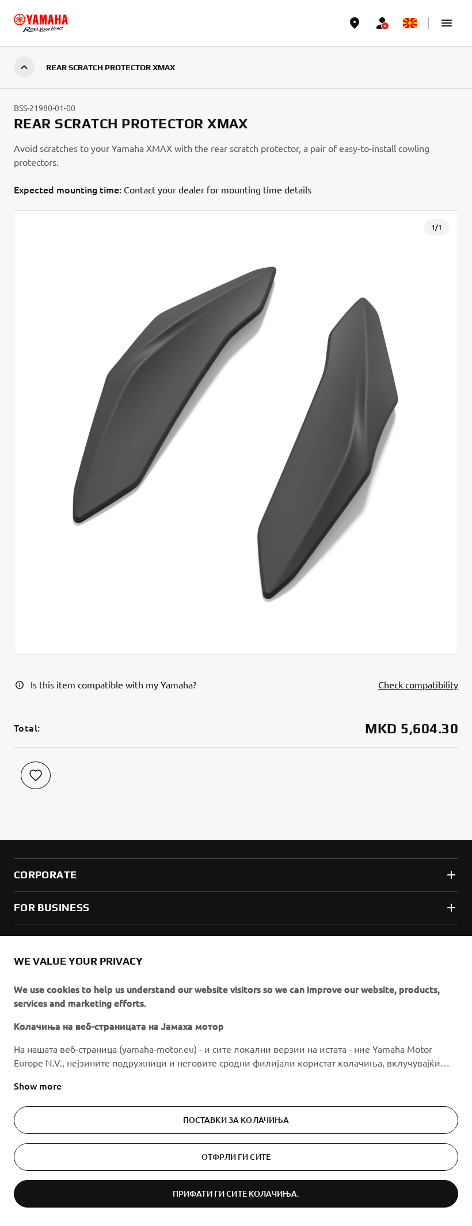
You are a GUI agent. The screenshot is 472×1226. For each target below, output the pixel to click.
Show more (38, 1085)
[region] (236, 1081)
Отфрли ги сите (236, 1156)
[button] (446, 23)
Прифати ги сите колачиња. (236, 1193)
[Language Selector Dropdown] (409, 23)
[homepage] (41, 23)
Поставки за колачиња (236, 1119)
